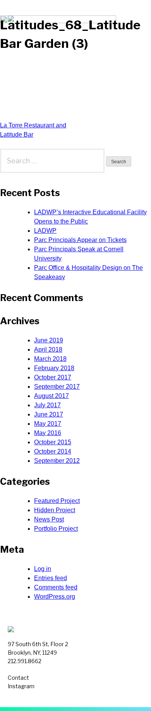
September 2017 (57, 386)
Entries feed (50, 578)
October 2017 (52, 377)
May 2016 (47, 433)
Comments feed (55, 587)
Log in (42, 568)
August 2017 (51, 396)
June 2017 (48, 414)
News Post (49, 519)
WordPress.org (54, 596)
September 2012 (57, 460)
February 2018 (54, 368)
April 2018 (48, 349)
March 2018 (50, 359)
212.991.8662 (24, 661)
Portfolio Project (56, 528)
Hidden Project (54, 510)
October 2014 (52, 451)
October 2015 (52, 442)
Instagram (21, 686)
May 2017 (47, 423)
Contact (18, 677)
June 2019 (48, 340)
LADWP (45, 230)
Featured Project (57, 501)
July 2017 (47, 405)
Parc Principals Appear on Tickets (80, 240)
